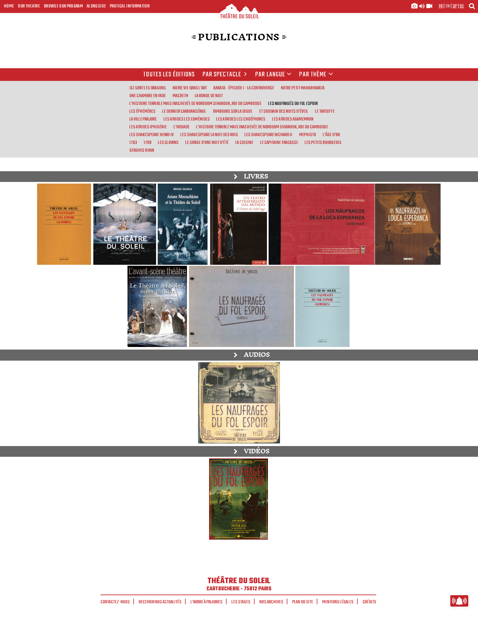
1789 (148, 143)
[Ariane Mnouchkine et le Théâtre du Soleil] (183, 224)
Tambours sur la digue (232, 111)
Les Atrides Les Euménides (187, 119)
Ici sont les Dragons (147, 88)
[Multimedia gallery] (421, 6)
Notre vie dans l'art (190, 88)
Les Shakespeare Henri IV (151, 135)
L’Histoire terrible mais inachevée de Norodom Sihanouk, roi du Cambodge (195, 104)
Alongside (96, 6)
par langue (270, 75)
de (461, 6)
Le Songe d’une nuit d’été (207, 143)
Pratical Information (130, 6)
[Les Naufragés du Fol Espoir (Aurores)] (241, 306)
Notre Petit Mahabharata (303, 88)
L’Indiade (182, 127)
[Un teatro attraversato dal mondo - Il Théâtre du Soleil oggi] (238, 224)
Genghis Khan (141, 150)
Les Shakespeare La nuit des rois (209, 135)
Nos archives (271, 602)
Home (9, 6)
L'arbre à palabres (206, 602)
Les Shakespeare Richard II (268, 135)
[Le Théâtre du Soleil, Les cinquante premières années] (124, 224)
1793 (133, 143)
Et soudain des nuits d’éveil (283, 111)
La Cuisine (244, 143)
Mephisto (307, 135)
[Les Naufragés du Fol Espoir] (64, 224)
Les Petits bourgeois (323, 143)
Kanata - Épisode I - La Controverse (243, 88)
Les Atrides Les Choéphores (240, 119)
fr (441, 6)
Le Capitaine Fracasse (279, 143)
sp (455, 6)
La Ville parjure (143, 119)
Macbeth (180, 96)
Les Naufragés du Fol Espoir (293, 104)
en (447, 6)
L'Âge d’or (331, 135)
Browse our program (63, 6)
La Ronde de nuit (209, 96)
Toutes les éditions (169, 75)
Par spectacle (222, 75)
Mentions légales (337, 602)
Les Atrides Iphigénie (148, 127)
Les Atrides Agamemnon (292, 119)
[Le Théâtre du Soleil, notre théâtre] (157, 306)
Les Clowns (168, 143)
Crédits (369, 602)
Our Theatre (29, 6)
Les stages (241, 602)
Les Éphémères (142, 111)
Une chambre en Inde (147, 96)
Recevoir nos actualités (160, 602)
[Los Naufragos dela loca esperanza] (321, 224)
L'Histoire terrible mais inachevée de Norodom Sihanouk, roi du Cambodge (262, 127)
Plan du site (302, 602)
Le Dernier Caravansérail (184, 111)
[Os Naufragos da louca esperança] (407, 224)
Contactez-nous (115, 602)
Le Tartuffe (325, 111)
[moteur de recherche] (472, 6)
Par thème (312, 75)
